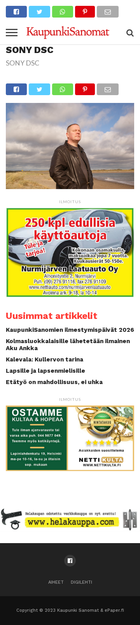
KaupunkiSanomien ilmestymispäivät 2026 (70, 329)
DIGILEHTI (81, 582)
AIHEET (56, 582)
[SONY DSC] (70, 186)
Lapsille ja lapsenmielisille (45, 370)
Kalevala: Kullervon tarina (44, 359)
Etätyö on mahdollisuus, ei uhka (54, 382)
